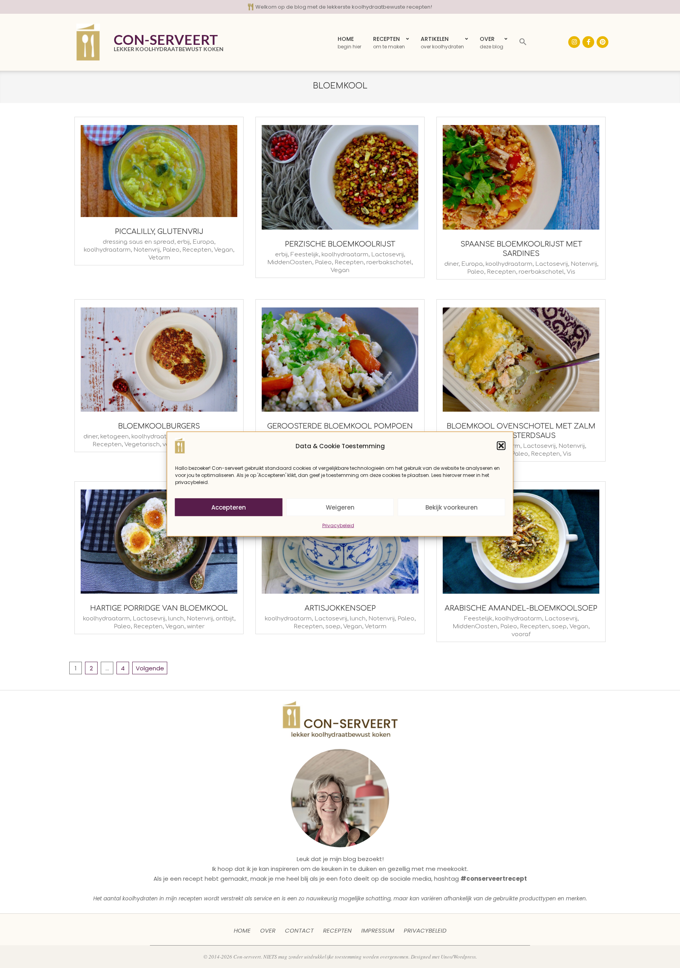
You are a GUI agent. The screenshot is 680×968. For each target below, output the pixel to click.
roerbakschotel (389, 262)
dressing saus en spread (138, 242)
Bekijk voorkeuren (451, 507)
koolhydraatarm (107, 250)
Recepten (196, 250)
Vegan (223, 250)
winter (196, 626)
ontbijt (225, 618)
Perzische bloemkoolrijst (340, 244)
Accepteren (228, 507)
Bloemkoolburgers (159, 426)
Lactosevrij (387, 254)
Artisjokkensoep (340, 608)
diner (451, 264)
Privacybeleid (338, 525)
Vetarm (159, 257)
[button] (501, 446)
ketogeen (114, 436)
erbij (183, 242)
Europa (203, 242)
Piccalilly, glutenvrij (159, 232)
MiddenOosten (289, 262)
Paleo (171, 250)
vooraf (521, 634)
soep (332, 626)
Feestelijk (304, 254)
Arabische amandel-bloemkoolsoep (521, 608)
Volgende (150, 668)
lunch (176, 618)
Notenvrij (146, 250)
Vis (571, 272)
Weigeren (340, 507)
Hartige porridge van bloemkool (159, 608)
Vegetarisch (142, 444)
